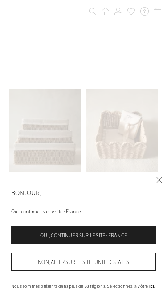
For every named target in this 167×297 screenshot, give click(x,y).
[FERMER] (159, 180)
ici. (152, 286)
